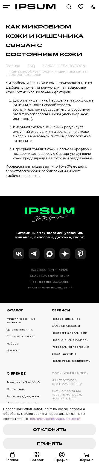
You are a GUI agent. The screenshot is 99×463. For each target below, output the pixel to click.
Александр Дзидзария (23, 396)
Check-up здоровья (66, 325)
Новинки (13, 350)
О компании (16, 389)
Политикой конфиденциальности (54, 419)
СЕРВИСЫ (61, 310)
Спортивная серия (21, 336)
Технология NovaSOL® (23, 382)
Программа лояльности (69, 332)
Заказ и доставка (64, 353)
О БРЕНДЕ (16, 373)
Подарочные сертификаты (71, 360)
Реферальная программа (70, 346)
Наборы (13, 343)
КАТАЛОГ (15, 310)
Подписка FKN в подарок (70, 340)
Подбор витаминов (66, 318)
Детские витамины (20, 329)
